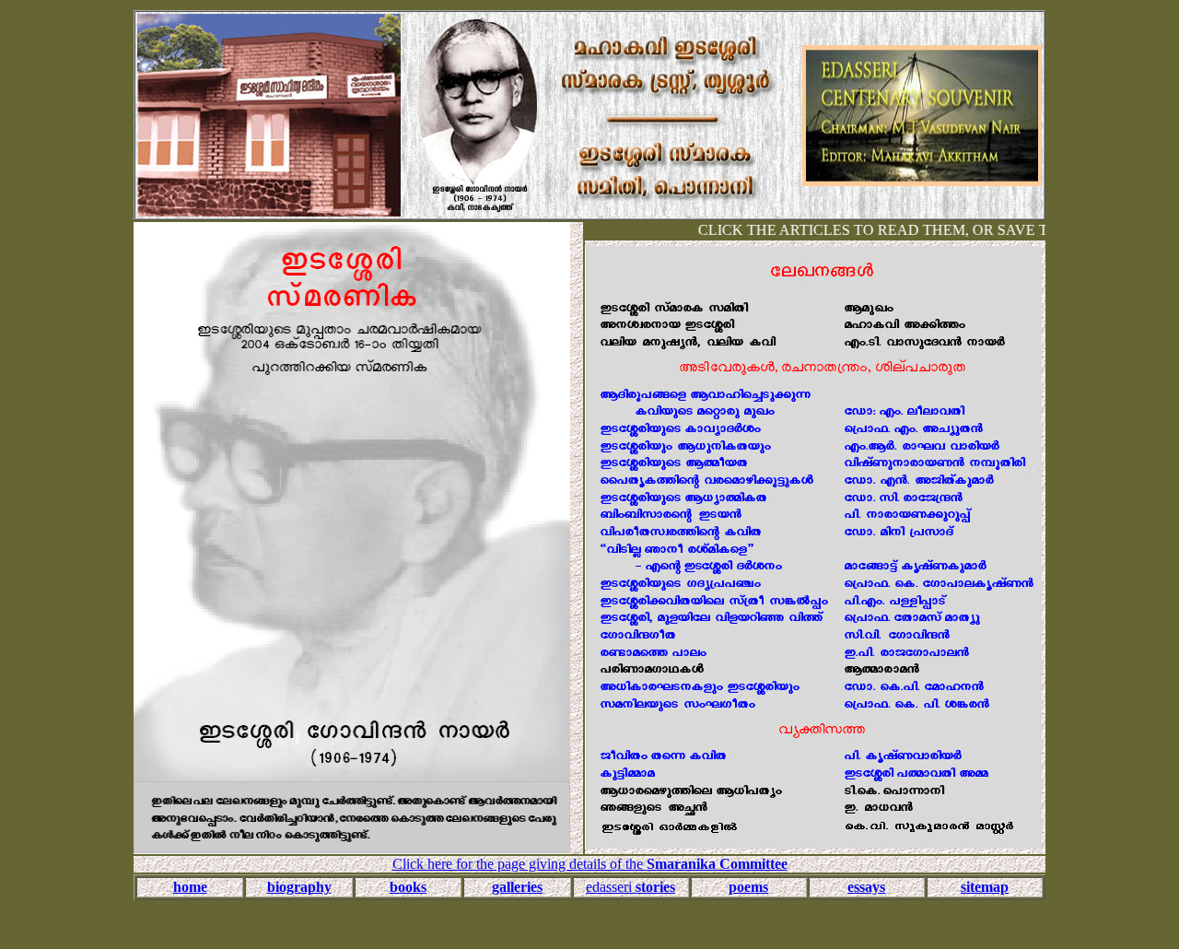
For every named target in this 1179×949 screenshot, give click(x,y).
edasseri (630, 887)
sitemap (985, 887)
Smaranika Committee (717, 864)
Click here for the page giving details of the (519, 864)
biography (299, 887)
